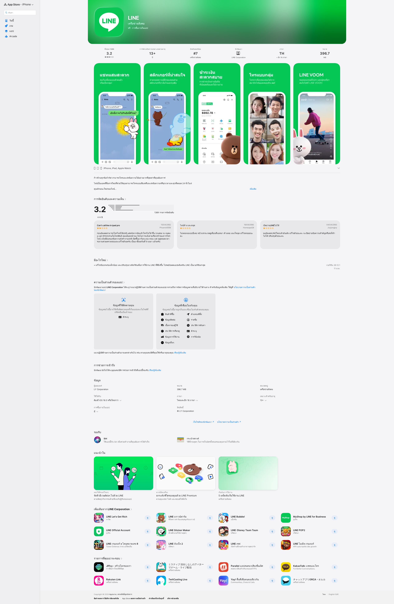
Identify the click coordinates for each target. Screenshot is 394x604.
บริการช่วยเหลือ (173, 598)
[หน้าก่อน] (91, 114)
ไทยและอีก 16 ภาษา (186, 400)
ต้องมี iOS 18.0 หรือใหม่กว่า (106, 400)
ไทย (324, 594)
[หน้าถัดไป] (343, 114)
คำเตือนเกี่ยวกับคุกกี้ (156, 598)
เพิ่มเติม (253, 189)
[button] (20, 20)
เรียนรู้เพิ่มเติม (180, 352)
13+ (262, 400)
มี (94, 411)
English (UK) (334, 594)
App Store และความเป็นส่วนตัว (134, 598)
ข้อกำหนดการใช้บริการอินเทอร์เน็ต (106, 598)
